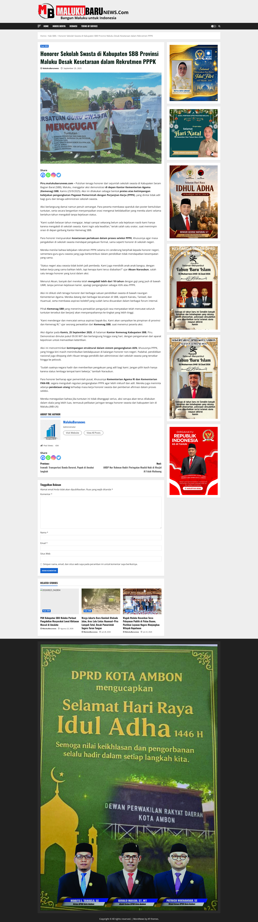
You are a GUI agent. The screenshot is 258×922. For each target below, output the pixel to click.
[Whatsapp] (48, 175)
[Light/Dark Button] (213, 26)
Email (44, 543)
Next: (132, 467)
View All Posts (94, 432)
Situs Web (45, 553)
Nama (44, 532)
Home (46, 26)
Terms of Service (89, 26)
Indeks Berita (59, 26)
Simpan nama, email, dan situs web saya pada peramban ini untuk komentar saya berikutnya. (90, 564)
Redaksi (73, 26)
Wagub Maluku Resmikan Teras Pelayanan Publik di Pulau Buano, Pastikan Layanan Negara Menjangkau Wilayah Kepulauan (141, 623)
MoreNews (138, 918)
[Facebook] (43, 175)
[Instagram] (53, 175)
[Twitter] (58, 175)
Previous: (67, 467)
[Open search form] (219, 26)
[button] (39, 26)
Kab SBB (44, 46)
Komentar (46, 494)
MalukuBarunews (51, 68)
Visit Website (72, 432)
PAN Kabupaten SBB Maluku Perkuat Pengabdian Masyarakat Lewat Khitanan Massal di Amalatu (59, 621)
